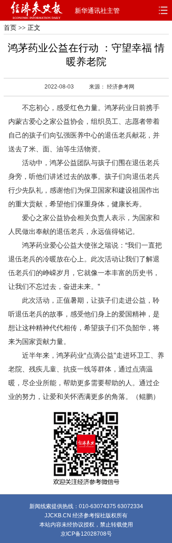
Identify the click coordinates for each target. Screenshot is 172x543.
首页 (10, 27)
